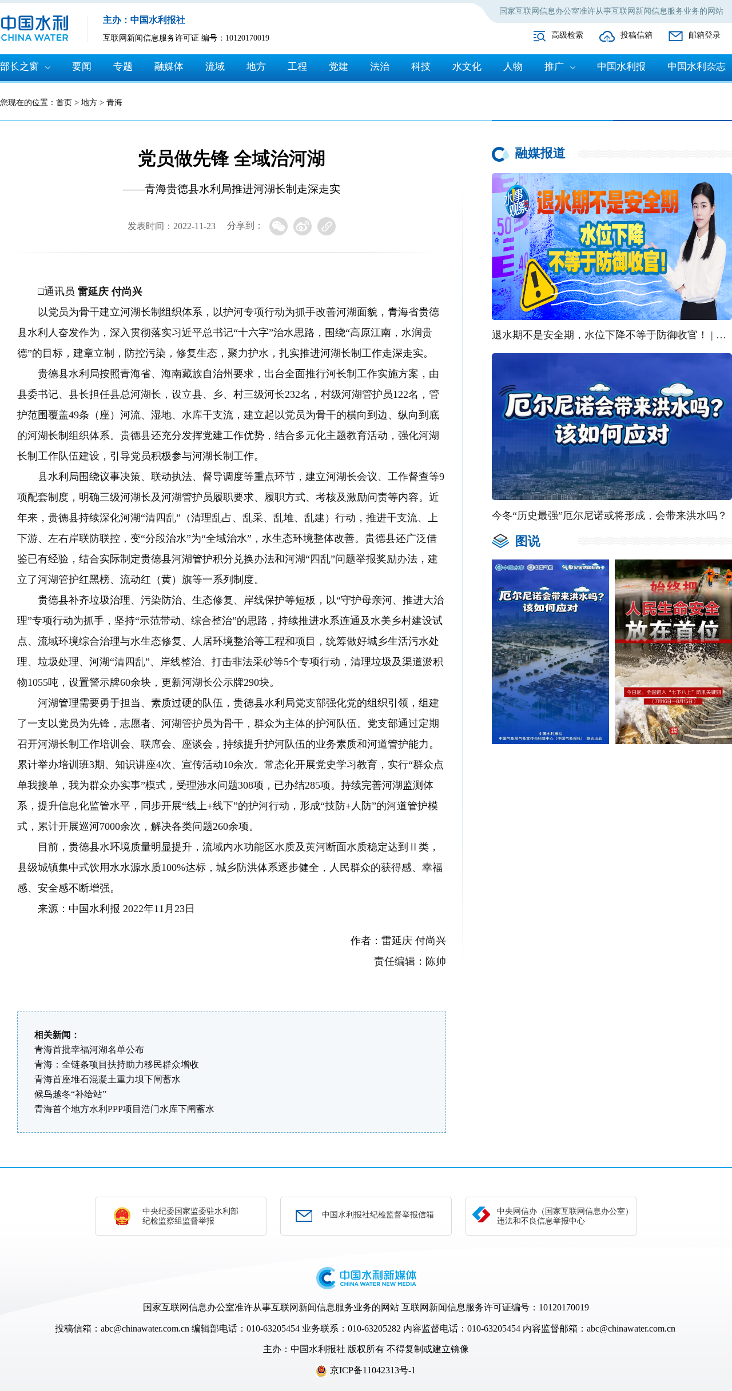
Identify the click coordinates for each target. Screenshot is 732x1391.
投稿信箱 (636, 35)
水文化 (467, 66)
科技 (421, 66)
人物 (513, 66)
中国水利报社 (318, 1349)
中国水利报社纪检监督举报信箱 (378, 1214)
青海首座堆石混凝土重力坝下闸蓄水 (107, 1079)
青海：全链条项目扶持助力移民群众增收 (116, 1064)
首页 (64, 102)
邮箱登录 (705, 35)
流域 (215, 66)
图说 (527, 541)
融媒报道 (540, 153)
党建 (338, 66)
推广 (554, 66)
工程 (297, 66)
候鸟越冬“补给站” (70, 1094)
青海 (114, 102)
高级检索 (567, 35)
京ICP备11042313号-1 (373, 1370)
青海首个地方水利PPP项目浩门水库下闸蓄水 (124, 1109)
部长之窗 (19, 66)
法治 (379, 66)
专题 (123, 66)
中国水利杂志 (696, 66)
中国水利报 (621, 66)
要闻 (82, 66)
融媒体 (169, 66)
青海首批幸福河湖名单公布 (89, 1049)
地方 (256, 66)
